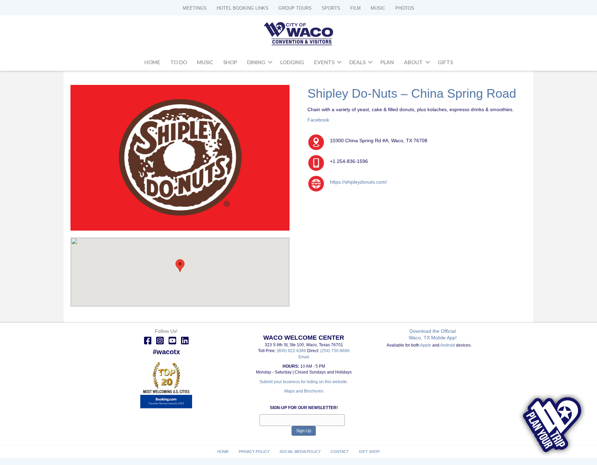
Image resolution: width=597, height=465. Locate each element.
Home (152, 62)
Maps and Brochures (303, 391)
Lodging (292, 62)
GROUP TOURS (295, 8)
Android (447, 345)
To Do (178, 62)
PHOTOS (404, 8)
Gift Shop (369, 451)
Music (205, 62)
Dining (256, 62)
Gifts (445, 62)
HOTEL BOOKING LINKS (242, 8)
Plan (387, 62)
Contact (340, 451)
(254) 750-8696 (335, 350)
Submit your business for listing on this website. (303, 381)
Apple (425, 345)
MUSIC (378, 8)
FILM (355, 8)
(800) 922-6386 (292, 350)
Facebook (318, 120)
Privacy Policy (254, 451)
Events (324, 62)
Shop (230, 62)
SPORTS (331, 8)
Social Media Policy (300, 451)
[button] (270, 62)
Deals (357, 62)
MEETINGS (195, 8)
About (413, 62)
